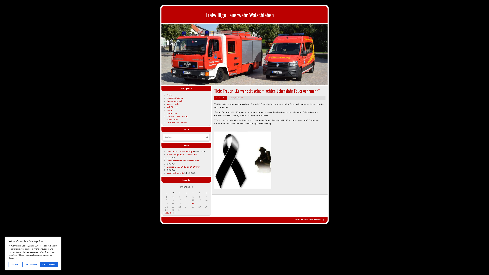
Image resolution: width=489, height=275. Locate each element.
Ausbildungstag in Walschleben (182, 154)
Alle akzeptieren (48, 264)
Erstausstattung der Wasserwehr (183, 160)
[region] (33, 253)
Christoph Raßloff (235, 98)
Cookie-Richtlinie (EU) (177, 122)
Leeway (320, 219)
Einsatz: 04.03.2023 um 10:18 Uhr (183, 167)
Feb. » (173, 212)
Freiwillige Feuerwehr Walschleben (240, 15)
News (169, 95)
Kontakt (170, 110)
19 (193, 203)
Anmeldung (172, 119)
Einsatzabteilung (175, 98)
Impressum (172, 113)
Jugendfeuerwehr (175, 101)
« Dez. (166, 212)
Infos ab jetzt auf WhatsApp (180, 151)
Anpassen (15, 264)
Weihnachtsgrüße (175, 173)
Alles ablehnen (31, 264)
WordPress (308, 219)
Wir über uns (173, 107)
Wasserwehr (173, 104)
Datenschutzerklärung (177, 116)
